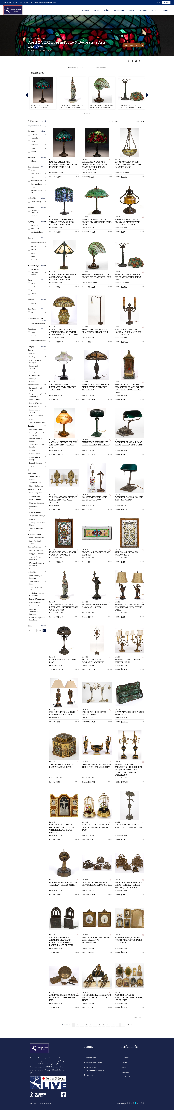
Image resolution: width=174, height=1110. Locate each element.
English (38, 148)
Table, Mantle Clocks (36, 538)
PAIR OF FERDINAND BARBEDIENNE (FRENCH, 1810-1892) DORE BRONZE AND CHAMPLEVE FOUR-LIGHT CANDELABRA (129, 769)
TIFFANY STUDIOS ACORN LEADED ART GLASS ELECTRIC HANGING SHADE (128, 164)
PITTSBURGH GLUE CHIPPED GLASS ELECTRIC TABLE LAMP (96, 443)
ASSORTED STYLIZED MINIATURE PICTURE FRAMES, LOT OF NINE (129, 997)
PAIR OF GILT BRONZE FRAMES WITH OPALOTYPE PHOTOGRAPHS (96, 940)
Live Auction (37, 38)
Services (125, 1072)
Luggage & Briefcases (36, 554)
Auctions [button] (85, 10)
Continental (38, 145)
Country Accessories (35, 318)
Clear (43, 131)
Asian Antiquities (35, 493)
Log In (166, 2)
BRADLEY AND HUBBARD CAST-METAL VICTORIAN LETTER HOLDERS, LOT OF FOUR (129, 885)
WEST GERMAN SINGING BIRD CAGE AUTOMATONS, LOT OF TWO (96, 827)
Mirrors (32, 450)
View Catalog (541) (132, 45)
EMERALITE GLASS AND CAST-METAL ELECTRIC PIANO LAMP (129, 443)
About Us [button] (155, 10)
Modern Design (33, 266)
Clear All (43, 121)
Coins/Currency (38, 202)
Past (38, 312)
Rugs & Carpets (34, 454)
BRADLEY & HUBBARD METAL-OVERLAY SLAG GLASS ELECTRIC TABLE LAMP (63, 277)
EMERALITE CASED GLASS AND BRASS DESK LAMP (129, 498)
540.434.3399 (27, 2)
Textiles (31, 207)
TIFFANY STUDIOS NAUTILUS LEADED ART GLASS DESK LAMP (101, 106)
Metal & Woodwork (36, 416)
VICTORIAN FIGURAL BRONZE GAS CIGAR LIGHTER (95, 606)
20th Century (32, 473)
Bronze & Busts (34, 400)
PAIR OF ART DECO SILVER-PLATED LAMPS (94, 713)
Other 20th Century (36, 486)
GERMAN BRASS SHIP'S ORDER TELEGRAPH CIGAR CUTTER (63, 883)
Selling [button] (107, 10)
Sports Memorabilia (36, 602)
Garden (38, 152)
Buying (125, 1062)
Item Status (32, 309)
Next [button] (147, 95)
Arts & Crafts (38, 269)
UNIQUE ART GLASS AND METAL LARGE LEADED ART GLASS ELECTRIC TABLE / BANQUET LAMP (94, 166)
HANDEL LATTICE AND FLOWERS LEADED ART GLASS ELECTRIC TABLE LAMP (63, 164)
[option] (43, 93)
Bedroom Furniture (36, 429)
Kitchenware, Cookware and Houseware (34, 611)
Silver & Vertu (34, 406)
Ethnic (38, 187)
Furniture (31, 131)
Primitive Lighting (38, 232)
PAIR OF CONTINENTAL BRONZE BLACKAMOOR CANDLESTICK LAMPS (129, 607)
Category (31, 346)
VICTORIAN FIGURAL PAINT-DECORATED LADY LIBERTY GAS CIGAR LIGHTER (63, 607)
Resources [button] (143, 10)
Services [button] (131, 10)
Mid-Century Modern (38, 273)
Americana (32, 329)
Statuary (38, 256)
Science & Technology (37, 599)
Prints (38, 253)
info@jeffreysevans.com (47, 2)
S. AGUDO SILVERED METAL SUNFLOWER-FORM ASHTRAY (128, 826)
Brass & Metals (38, 174)
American (38, 134)
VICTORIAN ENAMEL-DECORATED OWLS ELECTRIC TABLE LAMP (62, 387)
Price (30, 626)
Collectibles (32, 198)
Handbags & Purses (36, 550)
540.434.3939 (13, 2)
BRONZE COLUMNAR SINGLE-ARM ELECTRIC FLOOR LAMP (95, 330)
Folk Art (38, 336)
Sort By (111, 121)
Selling (125, 1067)
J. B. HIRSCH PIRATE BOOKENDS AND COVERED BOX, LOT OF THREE (96, 997)
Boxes (38, 170)
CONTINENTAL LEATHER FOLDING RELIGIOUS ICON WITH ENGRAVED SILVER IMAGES (61, 828)
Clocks (38, 141)
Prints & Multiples (35, 512)
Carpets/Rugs (38, 138)
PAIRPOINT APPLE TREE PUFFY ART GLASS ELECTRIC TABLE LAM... (131, 106)
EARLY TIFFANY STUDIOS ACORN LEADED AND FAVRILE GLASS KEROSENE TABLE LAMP (63, 332)
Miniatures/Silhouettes (38, 242)
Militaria (38, 161)
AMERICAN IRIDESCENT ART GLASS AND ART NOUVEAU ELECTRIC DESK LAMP (128, 222)
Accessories (38, 225)
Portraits (38, 250)
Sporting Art (33, 372)
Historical (31, 158)
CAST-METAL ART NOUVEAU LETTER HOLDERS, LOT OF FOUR (97, 883)
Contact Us (126, 1077)
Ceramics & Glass (35, 482)
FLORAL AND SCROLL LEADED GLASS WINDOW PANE (63, 553)
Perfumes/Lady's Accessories (38, 191)
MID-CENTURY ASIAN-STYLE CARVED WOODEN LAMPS (62, 713)
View (137, 121)
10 (112, 1025)
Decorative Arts (33, 167)
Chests (31, 466)
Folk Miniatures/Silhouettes (38, 340)
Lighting (31, 222)
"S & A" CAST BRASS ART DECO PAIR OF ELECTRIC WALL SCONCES (63, 500)
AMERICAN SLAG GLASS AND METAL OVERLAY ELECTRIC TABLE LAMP (95, 387)
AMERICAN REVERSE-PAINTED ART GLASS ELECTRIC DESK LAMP (63, 445)
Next (128, 1025)
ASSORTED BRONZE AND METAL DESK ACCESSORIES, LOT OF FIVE (64, 997)
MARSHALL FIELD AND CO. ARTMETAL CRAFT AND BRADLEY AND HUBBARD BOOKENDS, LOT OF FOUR (61, 941)
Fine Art (31, 238)
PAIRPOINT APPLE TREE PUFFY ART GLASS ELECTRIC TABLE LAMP (129, 277)
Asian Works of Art (35, 489)
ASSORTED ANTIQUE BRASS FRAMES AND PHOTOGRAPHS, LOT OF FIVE (128, 940)
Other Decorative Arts (37, 423)
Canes (38, 332)
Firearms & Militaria (36, 606)
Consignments (119, 10)
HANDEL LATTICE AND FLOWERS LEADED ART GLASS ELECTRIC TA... (40, 106)
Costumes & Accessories (38, 211)
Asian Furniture (35, 500)
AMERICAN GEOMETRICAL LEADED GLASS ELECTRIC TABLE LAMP (96, 222)
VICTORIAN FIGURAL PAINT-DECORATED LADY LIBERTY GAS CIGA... (72, 106)
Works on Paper (35, 375)
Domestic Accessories (38, 323)
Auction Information (97, 67)
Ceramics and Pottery (36, 496)
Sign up (158, 2)
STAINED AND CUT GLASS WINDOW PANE (126, 553)
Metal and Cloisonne (36, 503)
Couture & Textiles (34, 547)
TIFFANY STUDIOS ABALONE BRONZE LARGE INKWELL (62, 765)
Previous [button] (27, 95)
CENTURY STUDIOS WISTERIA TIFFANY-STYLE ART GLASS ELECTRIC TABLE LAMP (63, 222)
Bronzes (32, 519)
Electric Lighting (38, 184)
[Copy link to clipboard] (128, 61)
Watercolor (38, 260)
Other (38, 290)
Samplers (38, 216)
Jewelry (31, 300)
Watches (38, 303)
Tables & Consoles (35, 463)
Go (44, 631)
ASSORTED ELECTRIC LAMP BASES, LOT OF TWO (94, 498)
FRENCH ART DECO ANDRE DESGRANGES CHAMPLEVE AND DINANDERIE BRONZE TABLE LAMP (129, 388)
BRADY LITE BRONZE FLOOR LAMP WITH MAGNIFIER (95, 661)
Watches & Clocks (34, 534)
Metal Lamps (38, 229)
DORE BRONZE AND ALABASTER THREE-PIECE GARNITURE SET (96, 765)
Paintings (38, 246)
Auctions (125, 1058)
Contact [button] (166, 10)
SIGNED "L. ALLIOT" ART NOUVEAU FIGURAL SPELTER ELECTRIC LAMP (128, 332)
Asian (30, 280)
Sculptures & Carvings (37, 516)
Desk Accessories (38, 181)
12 (122, 1025)
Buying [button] (96, 10)
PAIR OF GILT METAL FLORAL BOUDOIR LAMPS (128, 661)
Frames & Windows (36, 403)
